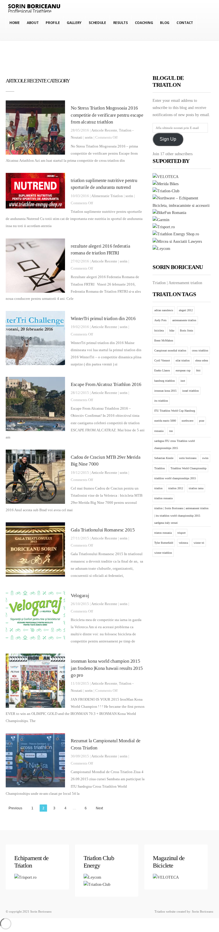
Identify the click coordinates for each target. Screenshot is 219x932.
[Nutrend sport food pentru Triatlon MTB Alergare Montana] (176, 234)
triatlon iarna (196, 488)
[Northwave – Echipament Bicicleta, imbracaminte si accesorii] (182, 205)
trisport (181, 532)
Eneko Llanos (162, 370)
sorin (89, 138)
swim (205, 458)
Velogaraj (80, 595)
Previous (15, 808)
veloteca (183, 542)
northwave (187, 420)
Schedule (97, 22)
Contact (185, 22)
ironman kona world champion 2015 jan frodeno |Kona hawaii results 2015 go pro (107, 668)
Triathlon (159, 468)
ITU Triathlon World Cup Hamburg (174, 410)
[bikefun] (169, 213)
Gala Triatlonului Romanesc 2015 (103, 530)
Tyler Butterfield (163, 542)
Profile (53, 22)
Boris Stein (186, 330)
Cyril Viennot (162, 360)
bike (171, 330)
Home (14, 22)
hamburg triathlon (164, 380)
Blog (164, 22)
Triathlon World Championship (188, 468)
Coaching (144, 22)
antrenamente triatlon (184, 320)
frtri (198, 370)
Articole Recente (104, 130)
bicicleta (159, 330)
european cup (183, 370)
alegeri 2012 (186, 310)
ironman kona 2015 (165, 390)
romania (158, 430)
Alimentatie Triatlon (107, 196)
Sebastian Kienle (163, 458)
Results (120, 22)
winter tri (199, 542)
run (171, 430)
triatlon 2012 (175, 488)
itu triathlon (161, 400)
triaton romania (163, 532)
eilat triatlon (183, 360)
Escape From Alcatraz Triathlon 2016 (106, 384)
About (33, 22)
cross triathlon (200, 350)
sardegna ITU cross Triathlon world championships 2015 (174, 444)
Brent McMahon (163, 340)
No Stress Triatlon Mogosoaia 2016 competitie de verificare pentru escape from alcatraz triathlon (107, 115)
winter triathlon (163, 552)
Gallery (74, 22)
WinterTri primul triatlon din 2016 (103, 318)
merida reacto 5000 (165, 420)
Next (99, 808)
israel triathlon (190, 390)
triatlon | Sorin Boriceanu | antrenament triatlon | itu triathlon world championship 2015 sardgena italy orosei (181, 515)
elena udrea (201, 360)
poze (201, 420)
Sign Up (168, 139)
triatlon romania (163, 498)
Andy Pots (160, 320)
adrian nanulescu (163, 310)
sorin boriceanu (187, 458)
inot (183, 380)
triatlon (158, 488)
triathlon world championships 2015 (175, 478)
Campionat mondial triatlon (170, 350)
